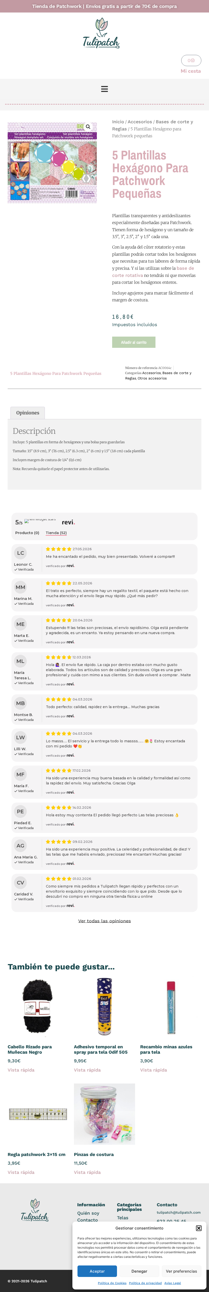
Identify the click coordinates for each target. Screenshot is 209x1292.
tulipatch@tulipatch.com (179, 1212)
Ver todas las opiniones (104, 921)
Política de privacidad (145, 1283)
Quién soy (88, 1213)
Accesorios (140, 121)
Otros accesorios (152, 378)
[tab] (27, 533)
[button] (198, 1228)
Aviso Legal (172, 1283)
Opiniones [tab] (27, 413)
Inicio (118, 121)
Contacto (87, 1220)
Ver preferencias (181, 1271)
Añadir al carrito (134, 342)
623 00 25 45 (171, 1221)
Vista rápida (21, 1070)
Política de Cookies (112, 1283)
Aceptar (97, 1271)
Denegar (139, 1271)
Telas (122, 1217)
